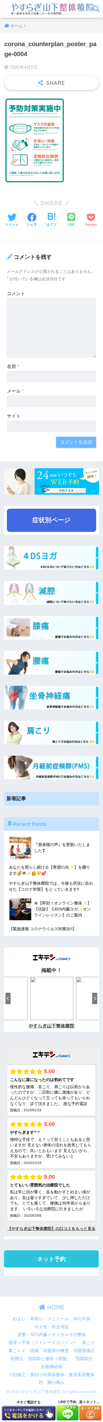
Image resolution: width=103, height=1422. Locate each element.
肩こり (88, 1342)
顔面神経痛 (51, 1366)
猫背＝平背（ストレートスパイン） (43, 1342)
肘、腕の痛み (51, 1382)
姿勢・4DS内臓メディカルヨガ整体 (51, 1334)
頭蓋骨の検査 (56, 1350)
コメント (16, 293)
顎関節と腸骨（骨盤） (49, 1358)
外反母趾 (60, 1327)
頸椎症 (17, 1358)
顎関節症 (84, 1358)
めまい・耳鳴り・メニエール (41, 1319)
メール (15, 391)
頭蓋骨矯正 (84, 1350)
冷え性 (40, 1327)
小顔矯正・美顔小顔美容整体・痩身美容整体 (51, 1374)
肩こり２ (16, 1350)
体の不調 (81, 1319)
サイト (14, 416)
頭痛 (34, 1350)
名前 (13, 366)
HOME (54, 1307)
